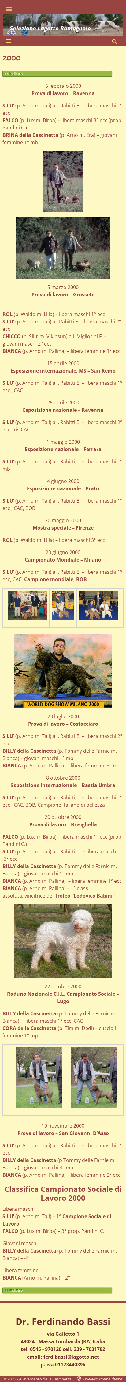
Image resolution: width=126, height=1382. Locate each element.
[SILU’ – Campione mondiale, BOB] (98, 605)
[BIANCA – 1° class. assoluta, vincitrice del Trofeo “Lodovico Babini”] (63, 941)
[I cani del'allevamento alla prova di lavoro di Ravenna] (63, 181)
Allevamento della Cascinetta (45, 1379)
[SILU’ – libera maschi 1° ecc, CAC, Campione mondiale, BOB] (27, 605)
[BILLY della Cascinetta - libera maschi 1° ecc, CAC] (39, 1077)
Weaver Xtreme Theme (103, 1379)
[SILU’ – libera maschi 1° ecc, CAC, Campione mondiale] (63, 605)
